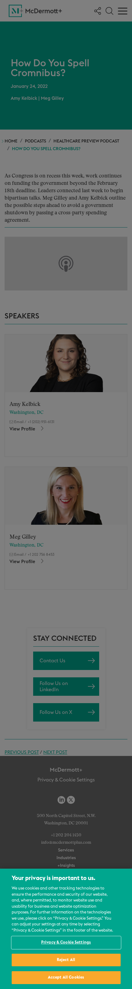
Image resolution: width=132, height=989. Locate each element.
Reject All (66, 960)
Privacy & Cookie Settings (66, 942)
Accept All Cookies (66, 977)
